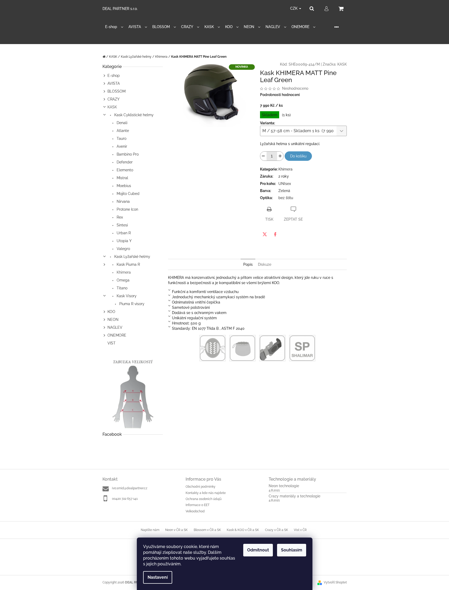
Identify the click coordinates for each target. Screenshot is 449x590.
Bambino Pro (127, 154)
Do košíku (298, 156)
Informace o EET (197, 505)
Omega (122, 280)
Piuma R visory (131, 304)
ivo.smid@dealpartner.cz (129, 488)
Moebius (123, 186)
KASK (112, 107)
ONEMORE (116, 335)
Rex (119, 217)
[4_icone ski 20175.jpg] (272, 348)
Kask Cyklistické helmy (133, 115)
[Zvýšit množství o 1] (280, 156)
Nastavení (158, 577)
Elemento (124, 170)
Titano (121, 288)
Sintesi (122, 225)
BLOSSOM (116, 91)
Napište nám (150, 530)
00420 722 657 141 (125, 499)
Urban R (123, 233)
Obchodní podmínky (200, 486)
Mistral (122, 178)
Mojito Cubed (127, 194)
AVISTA (113, 83)
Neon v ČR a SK (176, 530)
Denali (121, 123)
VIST (111, 343)
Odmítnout (258, 550)
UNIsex (284, 184)
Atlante (122, 131)
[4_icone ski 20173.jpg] (212, 348)
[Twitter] (264, 234)
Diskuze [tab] (264, 264)
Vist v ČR (300, 530)
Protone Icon (127, 209)
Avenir (121, 146)
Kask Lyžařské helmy (131, 256)
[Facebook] (275, 234)
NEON (112, 319)
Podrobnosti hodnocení (280, 95)
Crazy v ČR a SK (276, 530)
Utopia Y (124, 241)
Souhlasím (291, 550)
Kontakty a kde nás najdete (206, 493)
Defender (124, 162)
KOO (111, 312)
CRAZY (113, 99)
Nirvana (123, 201)
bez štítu (285, 198)
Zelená (284, 191)
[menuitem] (114, 27)
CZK (294, 8)
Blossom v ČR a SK (207, 530)
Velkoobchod (195, 511)
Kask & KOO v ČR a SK (243, 530)
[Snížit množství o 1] (263, 156)
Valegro (123, 249)
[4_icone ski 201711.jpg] (302, 348)
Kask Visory (126, 296)
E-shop (113, 75)
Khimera (123, 272)
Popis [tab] (248, 264)
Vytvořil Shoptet (335, 582)
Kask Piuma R (128, 264)
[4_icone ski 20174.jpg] (242, 348)
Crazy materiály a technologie (294, 496)
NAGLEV (114, 327)
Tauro (121, 138)
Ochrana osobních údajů (203, 499)
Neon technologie (284, 486)
